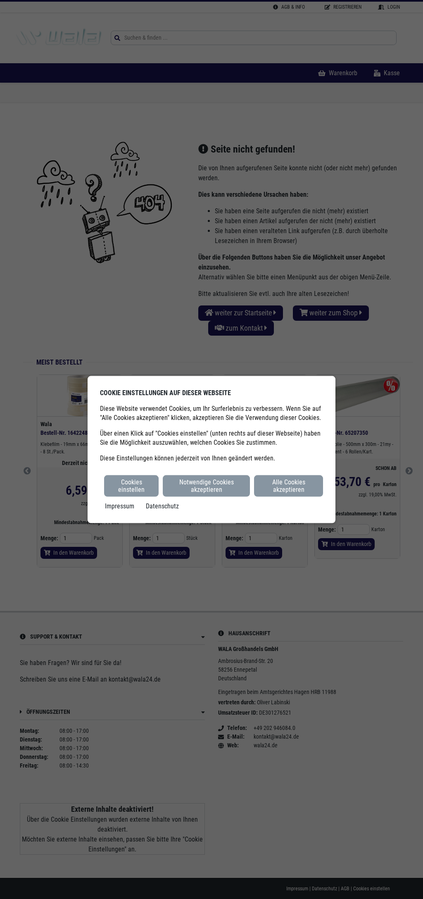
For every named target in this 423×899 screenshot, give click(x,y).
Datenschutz (162, 506)
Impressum (119, 506)
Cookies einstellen (131, 485)
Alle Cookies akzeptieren (288, 485)
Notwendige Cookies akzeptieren (206, 485)
